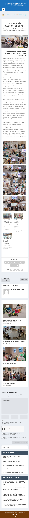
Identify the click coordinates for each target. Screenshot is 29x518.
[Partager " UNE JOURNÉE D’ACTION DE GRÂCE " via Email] (14, 265)
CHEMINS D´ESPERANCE (9, 363)
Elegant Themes (13, 512)
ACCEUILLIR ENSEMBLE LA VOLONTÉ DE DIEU (13, 500)
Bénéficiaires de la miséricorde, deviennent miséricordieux (12, 321)
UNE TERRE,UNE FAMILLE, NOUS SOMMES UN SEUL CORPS (14, 342)
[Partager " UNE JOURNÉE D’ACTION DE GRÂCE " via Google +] (11, 262)
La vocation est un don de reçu (11, 469)
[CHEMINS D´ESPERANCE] (14, 354)
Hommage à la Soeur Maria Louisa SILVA (14, 465)
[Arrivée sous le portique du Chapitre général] (18, 216)
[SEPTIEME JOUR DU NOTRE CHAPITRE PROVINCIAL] (7, 235)
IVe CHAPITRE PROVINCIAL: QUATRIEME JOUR (7, 221)
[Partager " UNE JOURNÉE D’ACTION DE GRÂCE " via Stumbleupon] (11, 265)
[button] (7, 145)
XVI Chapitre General (12, 30)
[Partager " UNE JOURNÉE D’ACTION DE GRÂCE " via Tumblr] (14, 262)
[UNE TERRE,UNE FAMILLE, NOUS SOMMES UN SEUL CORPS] (14, 333)
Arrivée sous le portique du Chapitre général (18, 222)
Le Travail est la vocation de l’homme (13, 472)
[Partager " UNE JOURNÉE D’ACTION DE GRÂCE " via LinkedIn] (20, 262)
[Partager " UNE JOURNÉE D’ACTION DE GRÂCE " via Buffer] (23, 262)
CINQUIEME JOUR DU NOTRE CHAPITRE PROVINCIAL (14, 488)
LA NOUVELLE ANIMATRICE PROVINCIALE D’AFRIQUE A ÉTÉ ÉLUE (14, 483)
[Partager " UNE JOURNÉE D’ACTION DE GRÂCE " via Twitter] (8, 262)
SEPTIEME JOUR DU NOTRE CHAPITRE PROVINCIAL (7, 241)
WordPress (14, 514)
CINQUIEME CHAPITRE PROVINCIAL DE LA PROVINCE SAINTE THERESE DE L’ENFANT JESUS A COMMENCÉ (14, 494)
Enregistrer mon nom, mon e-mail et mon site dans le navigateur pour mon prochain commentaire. (14, 422)
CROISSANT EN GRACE (9, 383)
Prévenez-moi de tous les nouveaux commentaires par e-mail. (11, 434)
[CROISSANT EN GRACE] (14, 374)
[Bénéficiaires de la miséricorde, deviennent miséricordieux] (14, 311)
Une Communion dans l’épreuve (11, 461)
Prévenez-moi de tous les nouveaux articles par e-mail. (13, 438)
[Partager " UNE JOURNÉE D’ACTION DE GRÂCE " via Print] (17, 265)
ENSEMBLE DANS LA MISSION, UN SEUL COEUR (14, 505)
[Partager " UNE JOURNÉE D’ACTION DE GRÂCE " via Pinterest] (17, 262)
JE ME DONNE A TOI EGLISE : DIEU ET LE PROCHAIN (12, 457)
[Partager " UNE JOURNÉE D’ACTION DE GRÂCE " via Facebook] (5, 262)
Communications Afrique (14, 29)
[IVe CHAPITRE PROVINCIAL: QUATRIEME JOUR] (7, 216)
